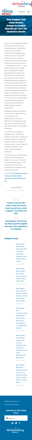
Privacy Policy (8, 404)
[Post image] (9, 246)
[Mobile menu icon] (28, 12)
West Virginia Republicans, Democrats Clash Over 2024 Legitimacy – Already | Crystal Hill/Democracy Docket (21, 252)
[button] (22, 12)
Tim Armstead (22, 190)
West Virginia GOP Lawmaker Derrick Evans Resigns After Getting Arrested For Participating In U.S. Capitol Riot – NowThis (22, 318)
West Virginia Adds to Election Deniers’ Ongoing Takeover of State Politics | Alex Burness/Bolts (21, 294)
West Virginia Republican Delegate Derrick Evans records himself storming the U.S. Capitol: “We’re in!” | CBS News (21, 373)
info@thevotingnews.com (12, 401)
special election (13, 190)
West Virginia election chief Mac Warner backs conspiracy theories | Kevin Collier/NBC (21, 275)
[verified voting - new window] (21, 7)
